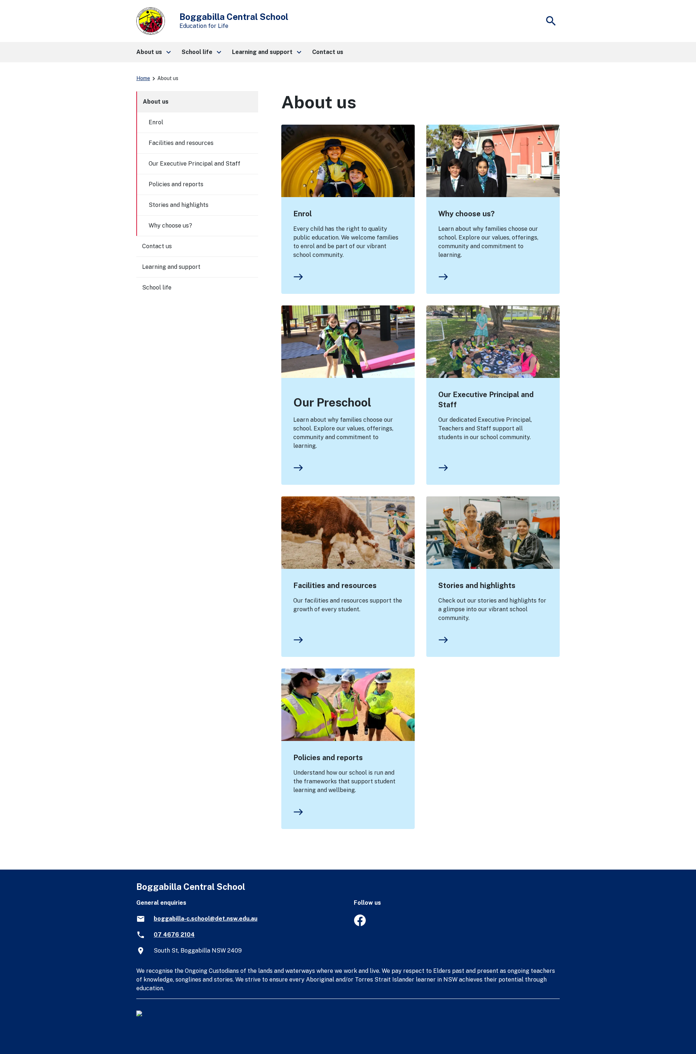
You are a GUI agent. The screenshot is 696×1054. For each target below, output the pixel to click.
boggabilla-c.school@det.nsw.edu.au (205, 918)
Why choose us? (466, 213)
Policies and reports (328, 757)
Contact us (157, 246)
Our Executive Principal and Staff (486, 399)
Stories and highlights (476, 585)
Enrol (302, 213)
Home (143, 78)
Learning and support (171, 266)
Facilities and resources (335, 585)
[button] (153, 52)
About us (156, 101)
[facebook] (360, 924)
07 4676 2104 (174, 934)
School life (156, 287)
